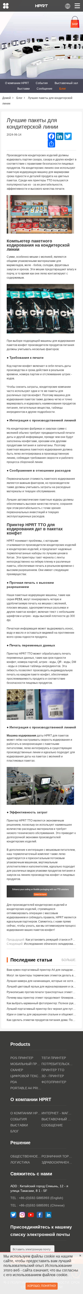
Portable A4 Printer (26, 1088)
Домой (6, 98)
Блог (62, 88)
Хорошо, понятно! (41, 1285)
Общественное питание (26, 1156)
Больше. (69, 960)
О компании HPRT (17, 83)
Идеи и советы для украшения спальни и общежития (42, 1014)
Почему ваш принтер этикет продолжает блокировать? (43, 997)
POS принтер (21, 1058)
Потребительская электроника (57, 1064)
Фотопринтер (54, 1082)
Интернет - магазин (57, 1113)
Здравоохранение (57, 1162)
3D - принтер (53, 1076)
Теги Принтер (54, 1058)
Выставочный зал (66, 83)
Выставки (23, 88)
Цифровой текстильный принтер (26, 1076)
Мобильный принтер (26, 1064)
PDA (13, 1082)
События (42, 83)
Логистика (20, 1162)
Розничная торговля (57, 1156)
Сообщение (44, 88)
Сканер (16, 1070)
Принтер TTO (53, 1070)
